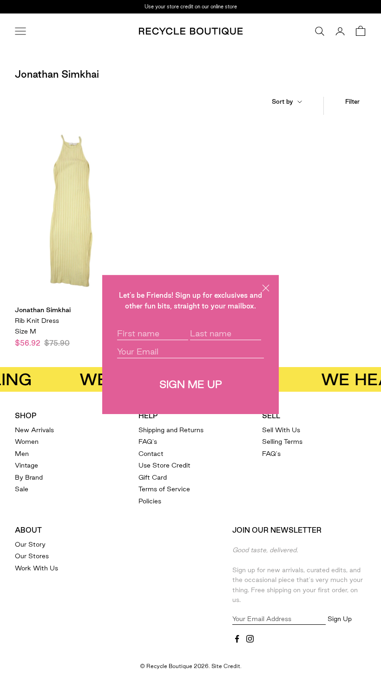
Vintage (26, 465)
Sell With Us (281, 430)
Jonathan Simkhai (43, 310)
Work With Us (36, 568)
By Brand (29, 477)
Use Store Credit (164, 465)
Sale (21, 489)
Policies (149, 501)
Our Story (30, 544)
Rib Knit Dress (37, 320)
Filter (352, 101)
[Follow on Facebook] (237, 638)
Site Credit (225, 666)
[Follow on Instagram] (250, 638)
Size (25, 331)
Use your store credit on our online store (191, 3)
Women (27, 441)
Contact (151, 453)
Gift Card (152, 477)
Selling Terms (282, 441)
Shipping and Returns (171, 430)
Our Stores (32, 556)
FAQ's (147, 441)
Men (22, 453)
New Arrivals (34, 430)
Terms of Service (164, 489)
